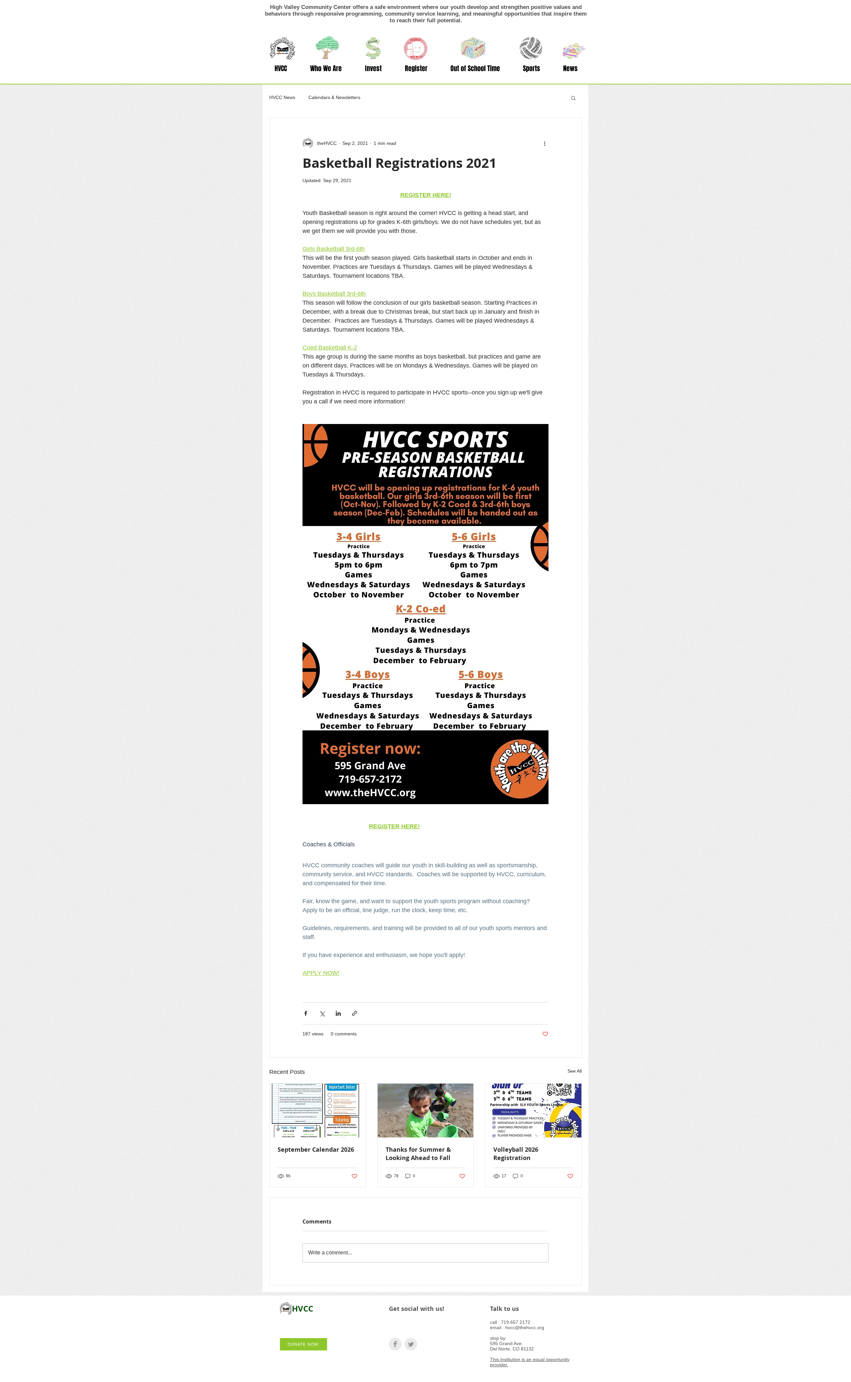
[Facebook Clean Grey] (395, 1344)
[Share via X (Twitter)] (322, 1013)
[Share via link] (354, 1013)
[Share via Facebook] (306, 1013)
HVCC (302, 1308)
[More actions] (544, 143)
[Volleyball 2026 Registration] (533, 1110)
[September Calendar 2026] (318, 1110)
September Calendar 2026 (316, 1149)
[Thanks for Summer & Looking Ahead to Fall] (426, 1110)
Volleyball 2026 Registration (515, 1153)
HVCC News (282, 97)
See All (574, 1071)
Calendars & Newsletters (334, 97)
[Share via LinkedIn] (338, 1013)
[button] (326, 68)
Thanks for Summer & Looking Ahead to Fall (418, 1153)
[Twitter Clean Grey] (411, 1344)
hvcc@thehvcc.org (524, 1327)
